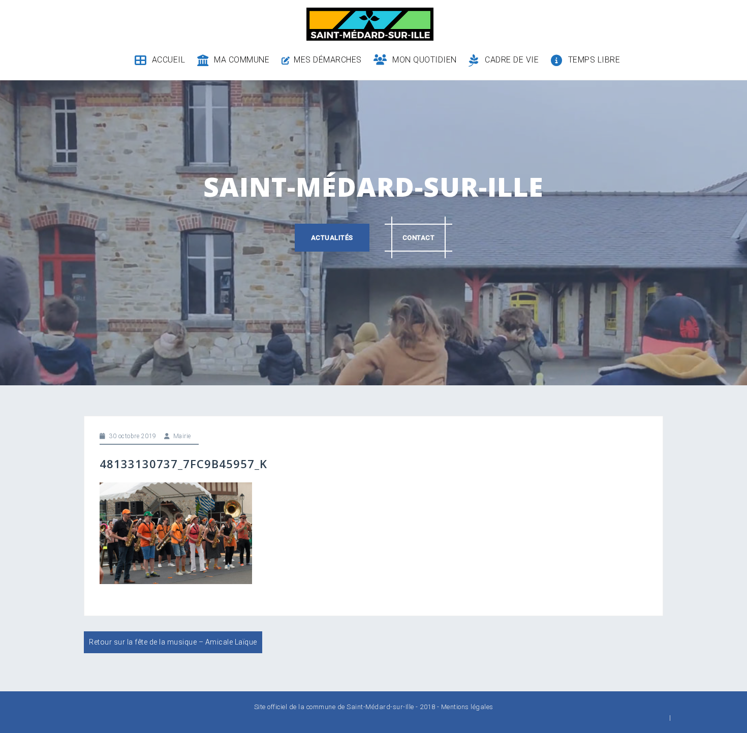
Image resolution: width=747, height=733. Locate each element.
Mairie (182, 436)
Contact (418, 237)
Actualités (332, 237)
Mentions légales (467, 707)
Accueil (168, 60)
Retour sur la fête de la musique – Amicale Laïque (173, 642)
